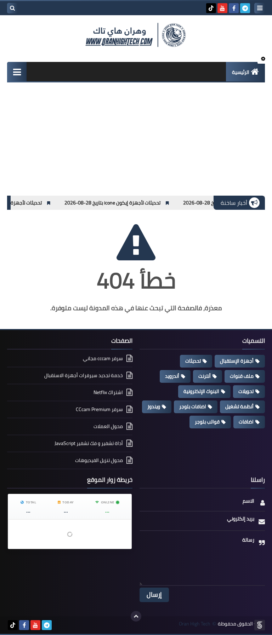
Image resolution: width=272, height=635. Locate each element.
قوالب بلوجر (207, 421)
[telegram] (245, 8)
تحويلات (246, 391)
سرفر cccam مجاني (103, 359)
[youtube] (222, 8)
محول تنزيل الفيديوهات (99, 460)
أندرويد (172, 376)
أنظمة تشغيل (239, 406)
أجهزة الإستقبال (237, 360)
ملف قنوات (242, 376)
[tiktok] (211, 8)
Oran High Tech (194, 624)
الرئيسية (240, 72)
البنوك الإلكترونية (201, 391)
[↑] (136, 616)
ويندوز (153, 406)
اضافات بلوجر (192, 406)
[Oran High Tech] (136, 35)
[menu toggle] (259, 8)
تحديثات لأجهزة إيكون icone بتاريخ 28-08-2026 (138, 202)
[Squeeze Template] (259, 625)
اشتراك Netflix (108, 392)
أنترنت (204, 376)
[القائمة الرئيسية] (17, 71)
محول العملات (108, 426)
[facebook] (234, 8)
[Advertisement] (136, 142)
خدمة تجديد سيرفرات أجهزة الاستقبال (83, 375)
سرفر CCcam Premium (99, 409)
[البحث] (12, 8)
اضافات (246, 421)
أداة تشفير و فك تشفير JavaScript (89, 443)
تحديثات (193, 360)
